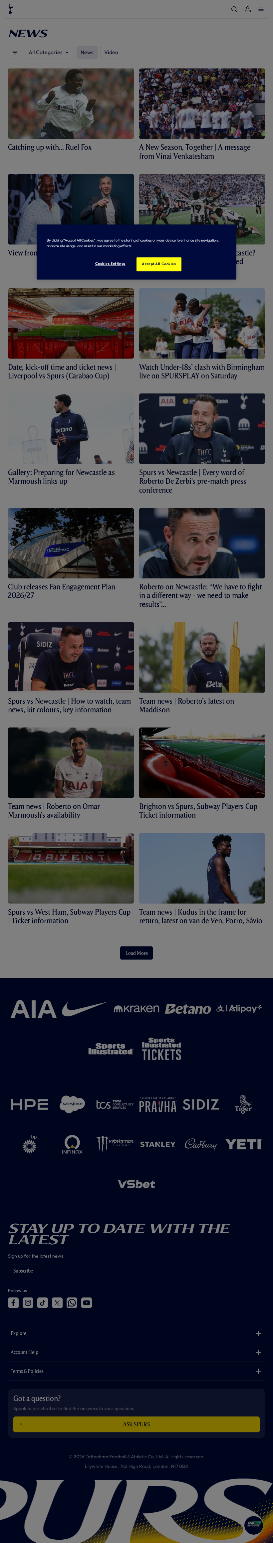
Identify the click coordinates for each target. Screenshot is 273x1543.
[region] (136, 251)
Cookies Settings (110, 263)
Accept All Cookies (159, 263)
